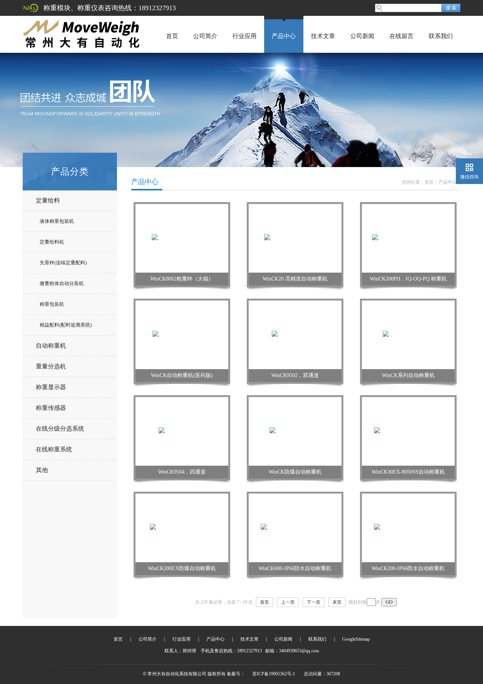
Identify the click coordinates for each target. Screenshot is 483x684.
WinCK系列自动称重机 (408, 375)
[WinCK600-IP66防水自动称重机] (295, 527)
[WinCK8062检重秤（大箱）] (182, 238)
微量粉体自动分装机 (62, 283)
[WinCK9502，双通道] (295, 334)
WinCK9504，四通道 (182, 472)
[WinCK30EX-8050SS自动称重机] (408, 431)
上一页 (288, 602)
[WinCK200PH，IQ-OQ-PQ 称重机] (408, 238)
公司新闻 (362, 36)
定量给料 (48, 200)
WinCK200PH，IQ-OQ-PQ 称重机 (408, 279)
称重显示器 (51, 387)
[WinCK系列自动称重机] (408, 334)
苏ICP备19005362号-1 (273, 673)
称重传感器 (51, 408)
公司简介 (205, 36)
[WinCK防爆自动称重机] (295, 431)
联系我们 (441, 36)
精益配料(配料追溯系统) (66, 325)
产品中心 (284, 36)
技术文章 (323, 36)
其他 (42, 470)
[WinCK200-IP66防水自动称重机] (408, 527)
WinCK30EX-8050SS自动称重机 (408, 472)
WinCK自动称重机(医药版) (182, 375)
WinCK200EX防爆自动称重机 (182, 568)
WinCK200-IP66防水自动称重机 (408, 568)
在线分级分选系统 (60, 428)
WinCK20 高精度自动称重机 (295, 279)
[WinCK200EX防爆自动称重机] (182, 527)
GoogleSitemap (356, 639)
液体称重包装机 (57, 221)
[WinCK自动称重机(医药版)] (182, 334)
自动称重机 (51, 345)
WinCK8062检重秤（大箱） (182, 279)
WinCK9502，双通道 (295, 375)
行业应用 (244, 36)
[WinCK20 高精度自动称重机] (295, 238)
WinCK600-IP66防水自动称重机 (294, 568)
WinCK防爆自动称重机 (295, 472)
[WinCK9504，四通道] (182, 431)
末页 (336, 602)
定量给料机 (52, 242)
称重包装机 (52, 304)
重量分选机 (51, 366)
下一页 (313, 602)
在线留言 (401, 36)
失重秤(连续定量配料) (63, 262)
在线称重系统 (54, 449)
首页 (172, 36)
